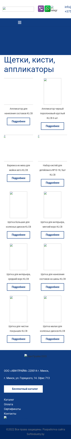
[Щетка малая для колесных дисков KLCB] (52, 298)
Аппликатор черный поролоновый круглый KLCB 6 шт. (52, 113)
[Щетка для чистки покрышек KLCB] (18, 298)
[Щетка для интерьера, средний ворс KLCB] (18, 245)
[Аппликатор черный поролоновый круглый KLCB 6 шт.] (52, 80)
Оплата (8, 404)
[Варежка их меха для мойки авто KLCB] (18, 137)
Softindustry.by (35, 434)
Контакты (10, 413)
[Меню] (19, 22)
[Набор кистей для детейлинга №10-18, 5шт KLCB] (52, 137)
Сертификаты (12, 409)
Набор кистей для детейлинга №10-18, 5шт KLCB (52, 170)
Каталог (9, 399)
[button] (66, 22)
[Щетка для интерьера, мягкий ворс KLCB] (52, 193)
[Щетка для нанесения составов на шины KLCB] (52, 245)
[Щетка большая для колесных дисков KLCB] (18, 193)
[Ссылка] (18, 9)
